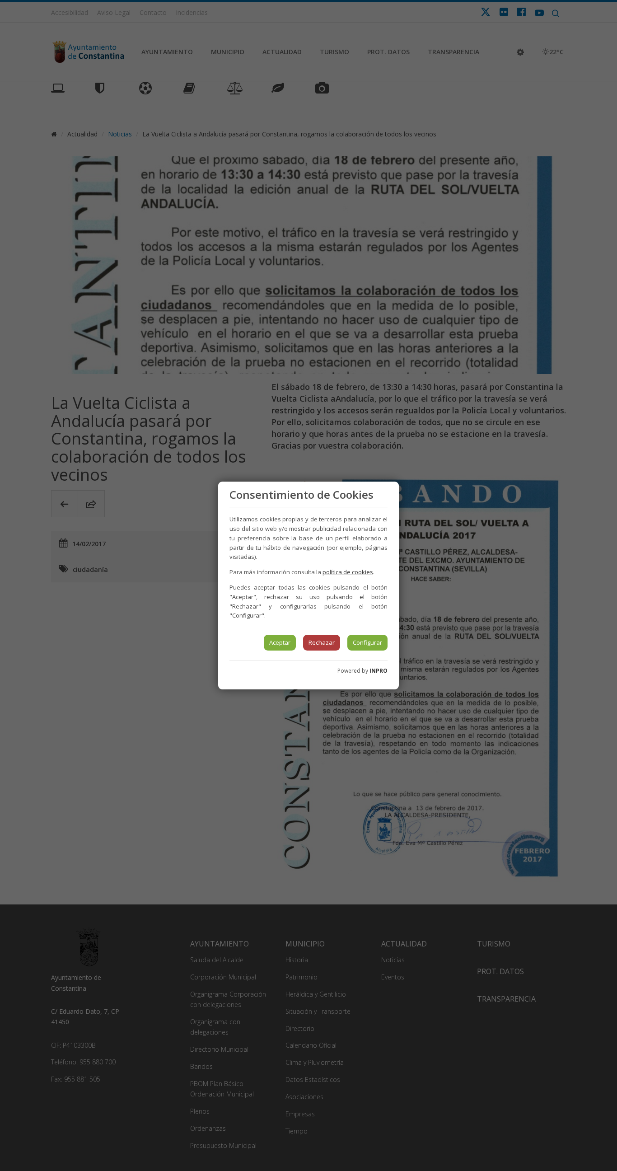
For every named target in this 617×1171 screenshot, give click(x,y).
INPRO (378, 670)
